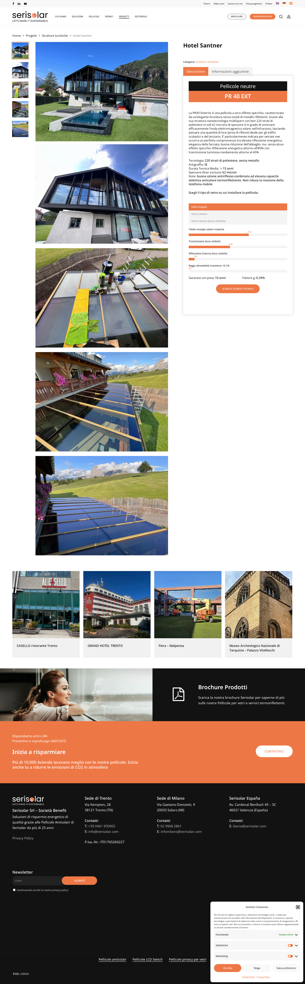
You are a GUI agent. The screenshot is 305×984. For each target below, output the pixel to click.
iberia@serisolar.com (249, 826)
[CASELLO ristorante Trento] (46, 604)
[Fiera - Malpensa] (188, 604)
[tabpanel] (238, 254)
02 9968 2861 (171, 826)
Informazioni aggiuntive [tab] (230, 71)
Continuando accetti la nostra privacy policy (42, 890)
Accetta (227, 968)
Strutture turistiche (55, 35)
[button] (298, 907)
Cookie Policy (248, 976)
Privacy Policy (263, 976)
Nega (257, 968)
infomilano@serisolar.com (181, 831)
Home (16, 35)
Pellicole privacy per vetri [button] (187, 959)
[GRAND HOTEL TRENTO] (117, 604)
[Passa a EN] (277, 4)
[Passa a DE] (284, 4)
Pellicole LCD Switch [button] (148, 959)
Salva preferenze (286, 968)
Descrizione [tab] (196, 71)
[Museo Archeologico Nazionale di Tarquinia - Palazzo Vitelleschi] (258, 604)
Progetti (31, 35)
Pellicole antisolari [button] (112, 959)
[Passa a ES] (290, 4)
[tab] (238, 206)
